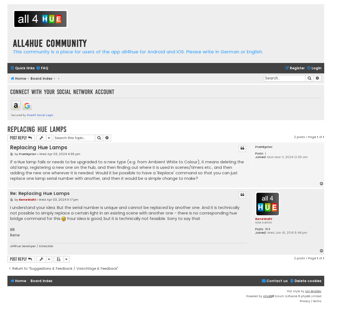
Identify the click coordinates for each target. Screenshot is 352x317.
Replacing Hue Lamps (36, 129)
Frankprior (264, 147)
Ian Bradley (313, 291)
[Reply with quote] (242, 148)
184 (267, 229)
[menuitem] (42, 68)
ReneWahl (263, 219)
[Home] (40, 19)
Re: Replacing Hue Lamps (40, 194)
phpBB (267, 296)
